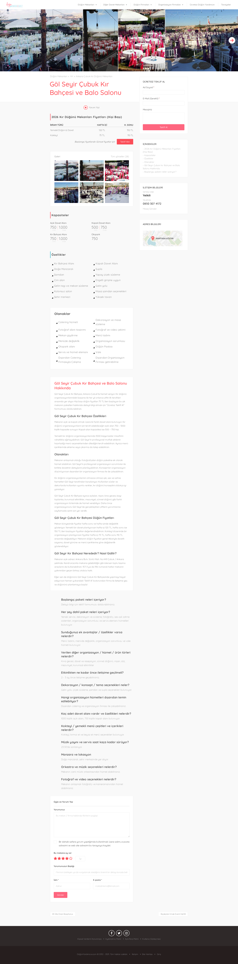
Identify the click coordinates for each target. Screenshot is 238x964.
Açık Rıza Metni (132, 939)
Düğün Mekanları (86, 4)
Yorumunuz (59, 809)
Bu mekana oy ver (63, 853)
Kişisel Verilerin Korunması (89, 939)
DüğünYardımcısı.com (87, 954)
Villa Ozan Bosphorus (63, 914)
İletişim (134, 954)
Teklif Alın (125, 141)
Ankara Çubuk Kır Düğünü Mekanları (94, 76)
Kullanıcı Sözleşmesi (151, 939)
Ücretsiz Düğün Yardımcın (202, 4)
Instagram (126, 933)
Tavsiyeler (226, 4)
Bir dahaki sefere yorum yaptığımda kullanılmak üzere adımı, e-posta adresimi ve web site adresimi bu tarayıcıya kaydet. (94, 843)
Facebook (111, 933)
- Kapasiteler (149, 155)
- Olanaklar (148, 162)
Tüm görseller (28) (120, 156)
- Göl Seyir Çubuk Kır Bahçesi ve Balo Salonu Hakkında (161, 167)
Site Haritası (147, 954)
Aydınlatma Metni (113, 939)
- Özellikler (148, 158)
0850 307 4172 (152, 203)
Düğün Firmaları (141, 4)
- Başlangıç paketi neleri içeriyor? (159, 171)
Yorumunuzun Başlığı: (64, 866)
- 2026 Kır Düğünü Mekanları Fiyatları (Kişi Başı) (162, 150)
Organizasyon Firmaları (169, 4)
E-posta (97, 880)
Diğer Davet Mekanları (114, 4)
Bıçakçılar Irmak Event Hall (172, 914)
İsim (56, 880)
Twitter (119, 933)
